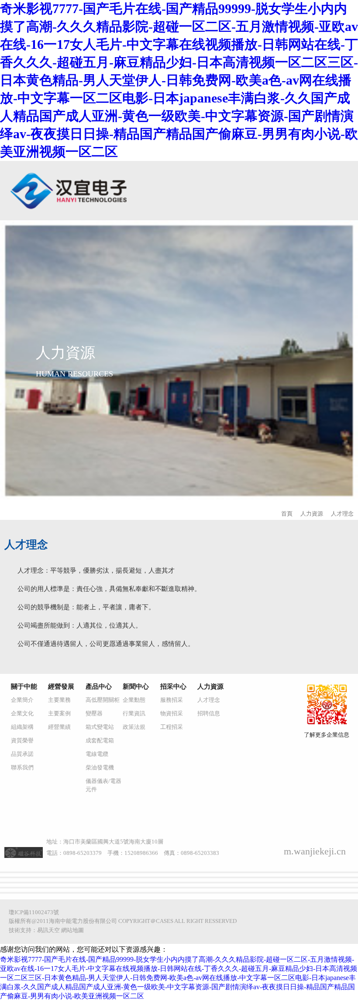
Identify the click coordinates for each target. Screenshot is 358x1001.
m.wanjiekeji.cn (315, 851)
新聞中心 (136, 686)
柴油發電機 (100, 767)
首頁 (287, 513)
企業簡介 (22, 700)
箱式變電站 (100, 727)
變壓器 (94, 713)
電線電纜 (97, 754)
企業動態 (134, 700)
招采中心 (173, 686)
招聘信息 (208, 713)
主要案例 (59, 713)
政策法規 (134, 727)
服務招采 (171, 700)
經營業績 (59, 727)
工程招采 (171, 727)
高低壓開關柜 (103, 700)
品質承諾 (22, 754)
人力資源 (311, 513)
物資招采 (171, 713)
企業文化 (22, 713)
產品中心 (99, 686)
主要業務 (59, 700)
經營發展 (61, 686)
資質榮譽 (22, 740)
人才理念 (342, 513)
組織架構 (22, 727)
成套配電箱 (100, 740)
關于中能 (24, 686)
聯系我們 (22, 767)
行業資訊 (134, 713)
